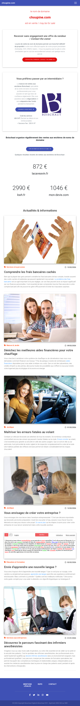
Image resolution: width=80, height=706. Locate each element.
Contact (53, 684)
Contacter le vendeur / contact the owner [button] (38, 59)
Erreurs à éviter (62, 439)
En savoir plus (41, 522)
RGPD (40, 684)
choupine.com (40, 17)
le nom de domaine (40, 11)
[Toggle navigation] (75, 3)
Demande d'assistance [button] (25, 109)
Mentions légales (27, 685)
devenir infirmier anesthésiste (36, 656)
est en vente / (40, 23)
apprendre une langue (38, 574)
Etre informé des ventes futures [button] (39, 149)
